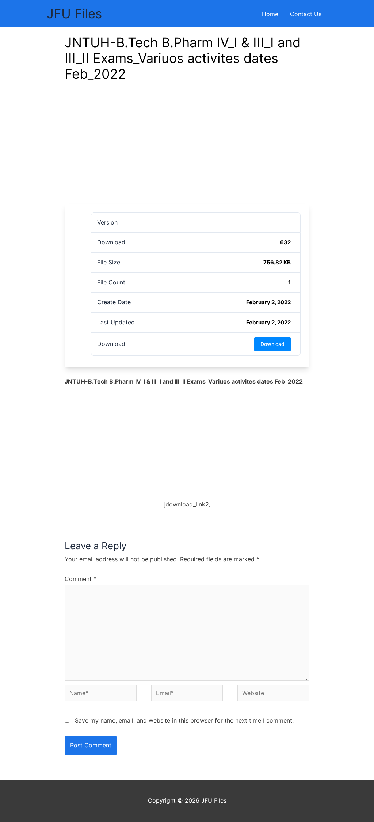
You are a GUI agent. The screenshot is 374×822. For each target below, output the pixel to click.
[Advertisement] (187, 149)
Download (272, 344)
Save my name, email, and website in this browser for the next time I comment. (184, 720)
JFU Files (74, 13)
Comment (80, 578)
